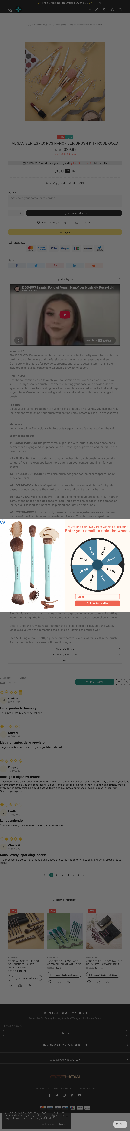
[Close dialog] (2, 522)
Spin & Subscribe (97, 603)
